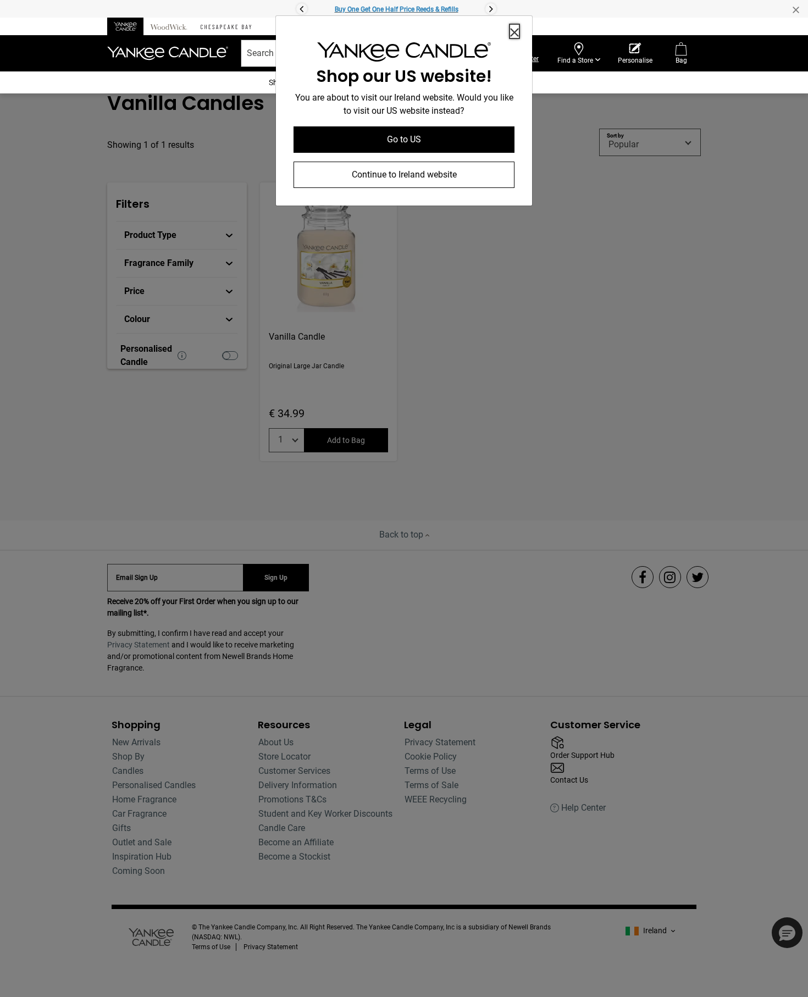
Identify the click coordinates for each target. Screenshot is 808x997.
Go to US (404, 139)
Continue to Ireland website (404, 174)
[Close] (514, 31)
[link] (404, 54)
